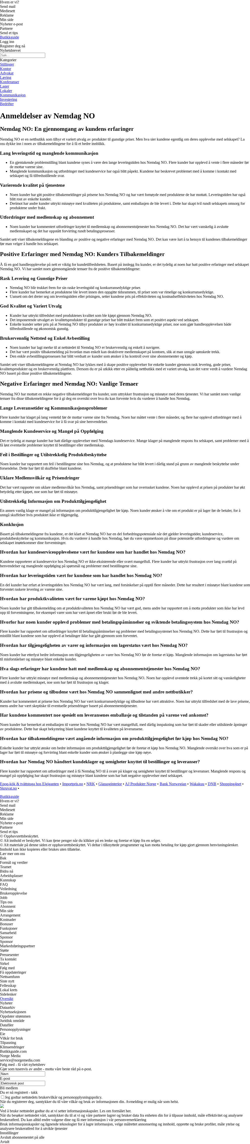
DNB (212, 784)
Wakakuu (197, 784)
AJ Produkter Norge (140, 784)
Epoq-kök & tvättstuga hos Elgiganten (29, 784)
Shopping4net (230, 784)
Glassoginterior (110, 784)
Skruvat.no (8, 788)
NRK (90, 784)
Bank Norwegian (173, 784)
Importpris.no (72, 784)
